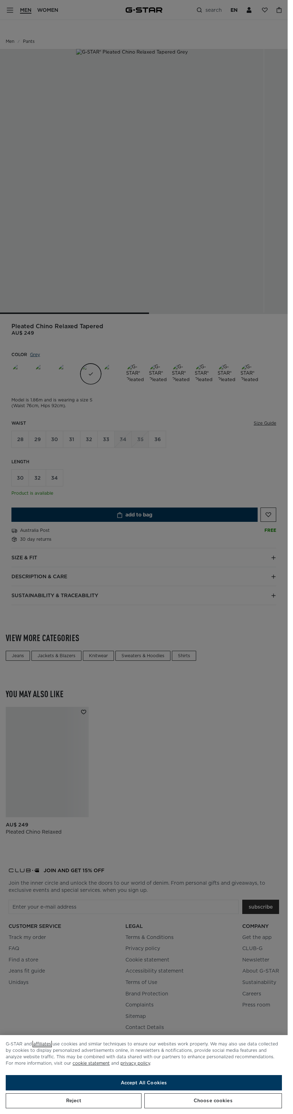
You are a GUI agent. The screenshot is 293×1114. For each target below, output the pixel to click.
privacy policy (135, 1063)
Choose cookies (213, 1100)
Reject (73, 1100)
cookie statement (91, 1063)
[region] (144, 1074)
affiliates (42, 1043)
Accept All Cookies (144, 1082)
